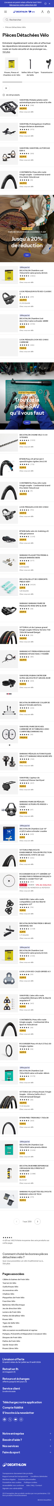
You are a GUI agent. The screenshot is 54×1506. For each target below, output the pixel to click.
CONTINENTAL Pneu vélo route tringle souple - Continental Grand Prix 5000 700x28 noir (34, 174)
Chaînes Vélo (8, 1294)
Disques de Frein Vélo (12, 1337)
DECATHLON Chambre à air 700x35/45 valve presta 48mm (33, 1146)
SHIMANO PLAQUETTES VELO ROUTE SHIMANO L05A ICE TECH (35, 1193)
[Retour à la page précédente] (17, 1222)
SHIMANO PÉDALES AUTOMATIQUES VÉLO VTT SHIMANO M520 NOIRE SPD (35, 755)
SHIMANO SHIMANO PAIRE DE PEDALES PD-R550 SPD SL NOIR (32, 604)
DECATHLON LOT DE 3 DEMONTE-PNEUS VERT (33, 580)
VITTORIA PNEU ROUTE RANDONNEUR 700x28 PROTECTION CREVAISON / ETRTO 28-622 (35, 852)
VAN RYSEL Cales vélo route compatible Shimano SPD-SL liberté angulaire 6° (35, 997)
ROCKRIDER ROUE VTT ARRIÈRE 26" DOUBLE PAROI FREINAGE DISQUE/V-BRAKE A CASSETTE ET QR (35, 876)
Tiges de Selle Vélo (11, 1323)
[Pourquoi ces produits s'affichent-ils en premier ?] (4, 95)
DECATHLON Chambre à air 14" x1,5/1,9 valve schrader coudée (33, 830)
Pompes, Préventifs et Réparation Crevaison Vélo (24, 1334)
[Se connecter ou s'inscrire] (42, 12)
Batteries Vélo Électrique (14, 1305)
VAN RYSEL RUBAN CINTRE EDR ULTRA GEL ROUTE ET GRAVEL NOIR (34, 676)
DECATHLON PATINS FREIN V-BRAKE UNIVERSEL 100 (35, 924)
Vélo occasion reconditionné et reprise (20, 1330)
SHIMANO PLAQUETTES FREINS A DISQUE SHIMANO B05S (33, 556)
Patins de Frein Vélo (11, 1341)
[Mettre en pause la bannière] (45, 4)
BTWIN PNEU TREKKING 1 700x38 (33, 1118)
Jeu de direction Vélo (12, 1308)
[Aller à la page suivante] (38, 1222)
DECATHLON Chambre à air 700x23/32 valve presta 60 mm (33, 951)
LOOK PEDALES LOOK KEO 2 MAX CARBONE (33, 341)
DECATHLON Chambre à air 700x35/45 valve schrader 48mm (34, 1072)
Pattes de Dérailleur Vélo (14, 1316)
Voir (27, 255)
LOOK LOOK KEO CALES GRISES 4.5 (34, 971)
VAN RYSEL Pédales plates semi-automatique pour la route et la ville (35, 101)
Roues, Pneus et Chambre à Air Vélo (11, 73)
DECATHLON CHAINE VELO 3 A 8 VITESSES (33, 436)
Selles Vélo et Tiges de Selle (30, 73)
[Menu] (6, 12)
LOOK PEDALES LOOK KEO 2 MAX (33, 507)
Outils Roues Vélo (10, 1287)
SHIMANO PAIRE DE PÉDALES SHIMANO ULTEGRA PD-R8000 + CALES (33, 804)
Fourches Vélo (9, 1301)
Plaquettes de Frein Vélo (13, 1297)
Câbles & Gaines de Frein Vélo (16, 1279)
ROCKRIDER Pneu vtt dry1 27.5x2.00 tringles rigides (35, 1045)
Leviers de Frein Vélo (12, 1312)
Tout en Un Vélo (9, 1283)
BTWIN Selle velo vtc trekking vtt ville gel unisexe (34, 532)
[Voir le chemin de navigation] (4, 27)
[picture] (9, 108)
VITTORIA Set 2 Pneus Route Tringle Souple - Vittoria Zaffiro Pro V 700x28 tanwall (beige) (35, 1094)
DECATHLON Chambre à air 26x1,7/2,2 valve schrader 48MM (33, 319)
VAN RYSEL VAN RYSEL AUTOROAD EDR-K (34, 149)
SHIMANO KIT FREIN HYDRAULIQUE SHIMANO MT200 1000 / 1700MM (34, 652)
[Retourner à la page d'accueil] (24, 11)
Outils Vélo (7, 1326)
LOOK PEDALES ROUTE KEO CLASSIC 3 (35, 292)
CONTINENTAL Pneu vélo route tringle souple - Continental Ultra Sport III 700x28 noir (34, 1022)
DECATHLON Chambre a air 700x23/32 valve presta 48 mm (33, 271)
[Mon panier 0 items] (48, 12)
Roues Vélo (7, 1319)
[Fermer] (49, 4)
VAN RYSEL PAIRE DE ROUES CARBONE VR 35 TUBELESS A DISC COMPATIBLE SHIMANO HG (34, 729)
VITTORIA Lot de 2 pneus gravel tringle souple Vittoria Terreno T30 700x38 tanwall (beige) (34, 629)
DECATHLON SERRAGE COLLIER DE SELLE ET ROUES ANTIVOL (34, 703)
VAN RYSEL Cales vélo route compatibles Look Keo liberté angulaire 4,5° (32, 901)
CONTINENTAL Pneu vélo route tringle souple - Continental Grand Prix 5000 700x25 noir (34, 485)
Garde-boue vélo (10, 1345)
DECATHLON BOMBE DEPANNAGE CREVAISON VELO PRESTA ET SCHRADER (33, 1168)
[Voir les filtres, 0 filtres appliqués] (6, 88)
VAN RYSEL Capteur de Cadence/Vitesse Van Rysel (31, 779)
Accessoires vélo (10, 1290)
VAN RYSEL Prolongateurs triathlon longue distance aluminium (34, 125)
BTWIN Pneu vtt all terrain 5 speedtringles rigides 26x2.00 (33, 460)
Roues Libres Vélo (10, 1348)
